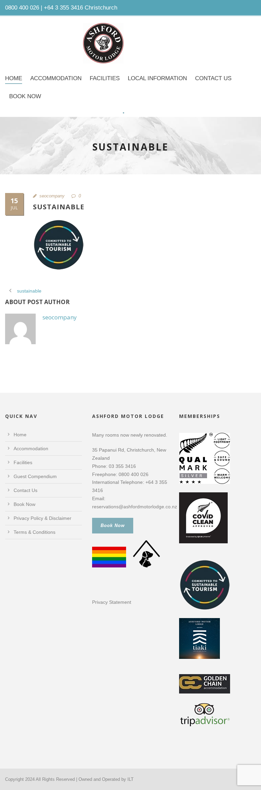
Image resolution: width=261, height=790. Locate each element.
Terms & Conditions (34, 532)
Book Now (25, 96)
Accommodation (56, 78)
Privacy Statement (111, 602)
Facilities (105, 78)
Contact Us (213, 78)
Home (13, 78)
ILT (130, 779)
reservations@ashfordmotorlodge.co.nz (134, 506)
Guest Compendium (35, 476)
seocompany (52, 195)
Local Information (157, 78)
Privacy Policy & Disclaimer (42, 518)
